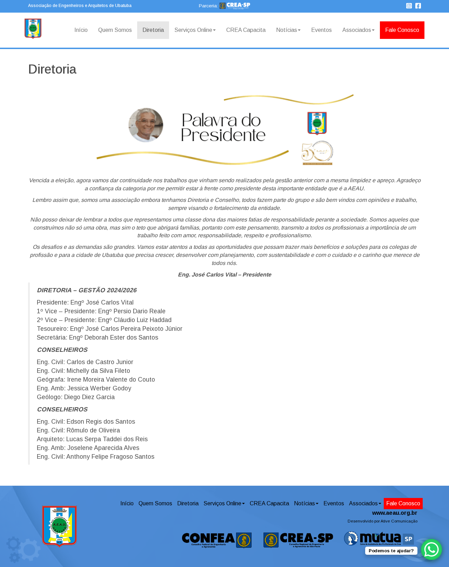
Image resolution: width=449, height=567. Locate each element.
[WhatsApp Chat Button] (431, 549)
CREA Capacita (246, 30)
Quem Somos (115, 30)
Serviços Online (193, 30)
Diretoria (153, 30)
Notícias (286, 30)
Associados (356, 30)
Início (81, 30)
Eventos (321, 30)
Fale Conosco (402, 30)
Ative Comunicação (399, 521)
